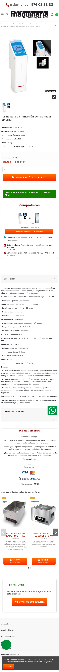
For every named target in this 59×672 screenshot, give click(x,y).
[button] (28, 568)
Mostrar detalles (13, 241)
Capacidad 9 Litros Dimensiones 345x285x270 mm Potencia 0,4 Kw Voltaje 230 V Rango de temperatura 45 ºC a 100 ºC (44, 544)
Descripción (9, 279)
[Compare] (15, 530)
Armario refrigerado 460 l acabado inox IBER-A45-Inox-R (30, 253)
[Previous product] (56, 25)
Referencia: (7, 158)
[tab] (29, 279)
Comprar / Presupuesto (32, 177)
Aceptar (9, 666)
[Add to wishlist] (12, 530)
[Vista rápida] (19, 530)
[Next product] (57, 25)
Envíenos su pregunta (31, 601)
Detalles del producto (14, 411)
